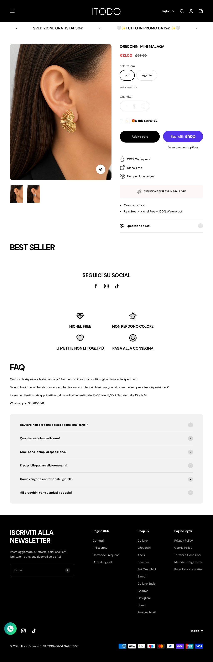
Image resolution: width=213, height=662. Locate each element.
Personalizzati (147, 612)
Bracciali (143, 562)
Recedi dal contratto (188, 569)
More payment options (183, 147)
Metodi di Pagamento (188, 562)
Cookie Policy (183, 548)
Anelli (141, 555)
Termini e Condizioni (187, 555)
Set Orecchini (147, 569)
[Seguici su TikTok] (117, 286)
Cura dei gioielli (103, 562)
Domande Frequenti (106, 555)
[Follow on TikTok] (34, 631)
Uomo (141, 605)
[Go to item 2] (33, 194)
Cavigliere (144, 598)
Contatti (98, 540)
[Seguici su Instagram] (106, 286)
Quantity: (126, 97)
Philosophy (100, 548)
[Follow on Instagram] (23, 631)
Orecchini (144, 548)
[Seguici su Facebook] (96, 286)
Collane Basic (147, 583)
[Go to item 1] (16, 194)
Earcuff (142, 576)
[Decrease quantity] (126, 106)
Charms (143, 591)
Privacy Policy (183, 540)
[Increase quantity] (143, 106)
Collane (143, 540)
